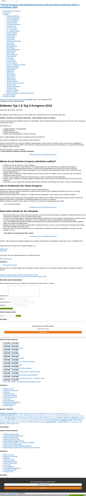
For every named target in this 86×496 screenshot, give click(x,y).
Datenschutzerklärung (78, 495)
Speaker (6, 14)
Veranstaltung (8, 99)
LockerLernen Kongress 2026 (12, 365)
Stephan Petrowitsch (5, 421)
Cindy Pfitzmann (12, 28)
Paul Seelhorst (11, 56)
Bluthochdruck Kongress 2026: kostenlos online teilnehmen (21, 371)
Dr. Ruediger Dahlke (13, 31)
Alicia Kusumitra (8, 413)
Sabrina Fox (10, 71)
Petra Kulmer (11, 59)
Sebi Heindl (10, 73)
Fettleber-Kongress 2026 (11, 345)
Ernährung (6, 392)
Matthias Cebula (52, 417)
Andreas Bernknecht (13, 16)
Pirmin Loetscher (12, 63)
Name (2, 299)
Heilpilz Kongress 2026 (10, 351)
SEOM (8, 423)
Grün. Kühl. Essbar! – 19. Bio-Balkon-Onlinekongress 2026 (21, 381)
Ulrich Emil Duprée (13, 90)
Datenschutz (12, 493)
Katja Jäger (10, 43)
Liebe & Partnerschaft (10, 397)
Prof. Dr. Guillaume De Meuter (16, 64)
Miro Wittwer (11, 48)
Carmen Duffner (70, 413)
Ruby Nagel (18, 419)
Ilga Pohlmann (81, 415)
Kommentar (4, 296)
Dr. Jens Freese (12, 29)
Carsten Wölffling (12, 21)
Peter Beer (10, 58)
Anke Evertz (51, 413)
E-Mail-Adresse (5, 302)
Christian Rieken (12, 22)
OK (70, 495)
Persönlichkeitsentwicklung (11, 402)
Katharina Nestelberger (14, 41)
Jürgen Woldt (10, 418)
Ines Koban (2, 417)
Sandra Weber (32, 419)
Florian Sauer (11, 36)
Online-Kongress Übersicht (11, 11)
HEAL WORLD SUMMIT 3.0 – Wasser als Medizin (19, 361)
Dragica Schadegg (37, 415)
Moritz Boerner (11, 51)
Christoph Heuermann (13, 24)
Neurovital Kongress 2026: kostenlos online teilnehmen (20, 375)
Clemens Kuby (11, 26)
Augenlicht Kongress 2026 (11, 355)
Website (2, 305)
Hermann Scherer (74, 415)
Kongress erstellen (9, 96)
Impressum (3, 493)
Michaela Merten (12, 46)
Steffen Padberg (78, 419)
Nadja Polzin (11, 53)
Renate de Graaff (12, 68)
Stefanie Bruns (11, 79)
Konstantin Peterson (22, 418)
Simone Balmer (11, 74)
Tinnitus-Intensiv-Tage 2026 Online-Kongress (17, 368)
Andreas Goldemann (13, 17)
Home (2, 99)
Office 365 (3, 250)
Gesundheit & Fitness (20, 99)
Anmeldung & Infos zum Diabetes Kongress (43, 154)
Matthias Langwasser (64, 418)
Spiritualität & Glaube (10, 404)
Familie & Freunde (9, 394)
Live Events (7, 12)
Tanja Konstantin (22, 421)
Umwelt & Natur (8, 405)
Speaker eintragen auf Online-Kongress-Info (20, 93)
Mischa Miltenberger (13, 49)
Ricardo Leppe (3, 419)
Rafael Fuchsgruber (13, 66)
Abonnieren (43, 488)
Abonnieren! (43, 332)
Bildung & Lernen (8, 389)
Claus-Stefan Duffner (19, 415)
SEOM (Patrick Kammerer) (15, 83)
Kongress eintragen (9, 95)
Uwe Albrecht (41, 421)
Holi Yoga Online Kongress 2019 (19, 275)
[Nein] (84, 495)
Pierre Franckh (11, 61)
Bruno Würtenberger (13, 19)
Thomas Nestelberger (13, 86)
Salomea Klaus (24, 419)
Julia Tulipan (11, 39)
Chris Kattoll (76, 413)
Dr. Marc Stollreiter (74, 421)
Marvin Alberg (44, 417)
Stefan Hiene (11, 44)
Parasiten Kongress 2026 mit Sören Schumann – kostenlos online (23, 378)
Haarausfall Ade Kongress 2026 (13, 348)
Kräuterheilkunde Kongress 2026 (13, 358)
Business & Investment (10, 390)
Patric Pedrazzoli (12, 54)
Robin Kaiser (11, 420)
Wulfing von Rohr (12, 91)
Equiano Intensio (12, 34)
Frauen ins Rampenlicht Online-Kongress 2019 (23, 276)
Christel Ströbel (63, 422)
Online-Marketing (8, 400)
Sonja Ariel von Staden (43, 419)
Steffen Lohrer (66, 420)
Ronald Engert (11, 69)
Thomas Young (11, 88)
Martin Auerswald (34, 417)
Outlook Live (4, 249)
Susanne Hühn (11, 85)
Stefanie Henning (12, 81)
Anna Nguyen (51, 422)
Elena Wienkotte (12, 33)
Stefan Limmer (11, 78)
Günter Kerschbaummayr (63, 415)
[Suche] (0, 1)
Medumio (75, 418)
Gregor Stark (11, 38)
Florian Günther (52, 415)
